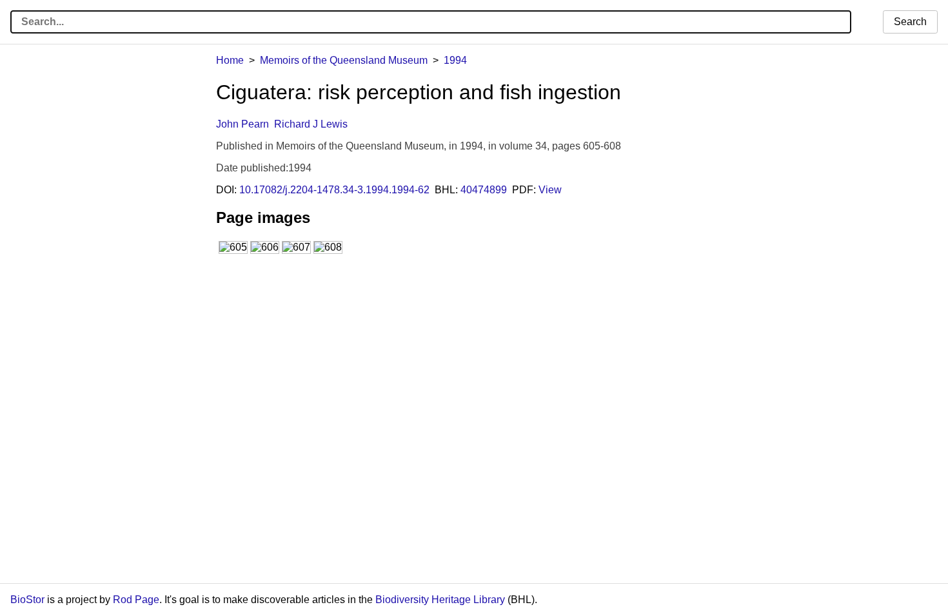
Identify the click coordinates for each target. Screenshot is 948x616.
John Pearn (242, 124)
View (550, 189)
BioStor (27, 599)
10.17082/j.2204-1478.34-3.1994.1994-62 (334, 189)
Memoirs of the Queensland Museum (344, 60)
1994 (455, 60)
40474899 (483, 189)
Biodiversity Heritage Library (440, 599)
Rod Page (136, 599)
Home (230, 60)
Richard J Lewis (311, 124)
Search (910, 21)
